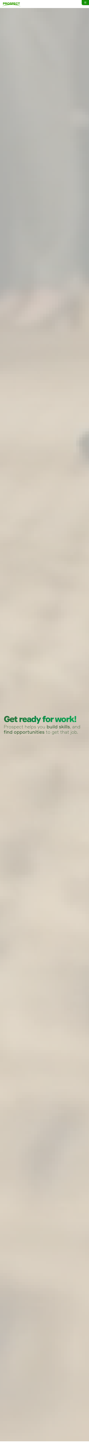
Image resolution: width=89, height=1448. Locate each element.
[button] (85, 2)
